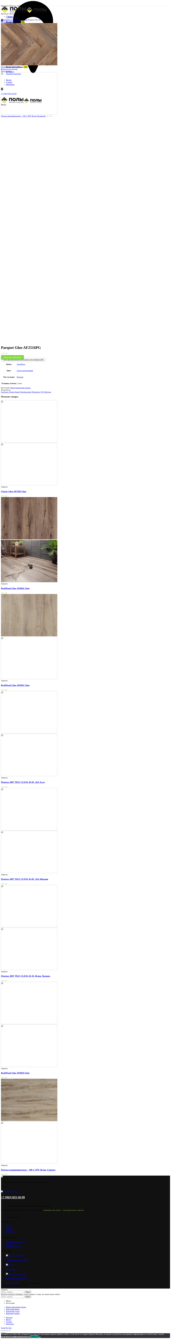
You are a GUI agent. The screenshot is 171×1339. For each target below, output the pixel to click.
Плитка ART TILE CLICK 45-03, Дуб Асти (23, 782)
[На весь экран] (7, 1330)
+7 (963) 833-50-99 (13, 1197)
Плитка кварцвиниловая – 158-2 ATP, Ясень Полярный (23, 116)
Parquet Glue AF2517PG (11, 67)
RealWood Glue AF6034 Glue (15, 1073)
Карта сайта (11, 1233)
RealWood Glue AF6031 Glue (15, 685)
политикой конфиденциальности (15, 1337)
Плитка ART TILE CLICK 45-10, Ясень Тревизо (25, 976)
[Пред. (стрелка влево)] (2, 1332)
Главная (4, 20)
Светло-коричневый (25, 371)
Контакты (10, 1231)
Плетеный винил (12, 1269)
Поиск (28, 1292)
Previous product (7, 22)
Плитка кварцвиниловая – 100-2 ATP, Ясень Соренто (28, 1170)
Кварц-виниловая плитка (17, 20)
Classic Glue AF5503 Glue (13, 491)
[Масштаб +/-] (10, 1330)
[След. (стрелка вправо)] (5, 1332)
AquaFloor (21, 364)
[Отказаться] (40, 1337)
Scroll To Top (6, 1328)
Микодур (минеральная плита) (16, 1278)
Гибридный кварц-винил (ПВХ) (17, 1260)
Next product (6, 71)
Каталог (9, 1226)
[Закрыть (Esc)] (2, 1330)
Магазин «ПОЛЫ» (13, 1283)
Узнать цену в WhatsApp (12, 357)
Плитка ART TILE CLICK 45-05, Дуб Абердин (24, 879)
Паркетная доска (13, 1246)
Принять (34, 1337)
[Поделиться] (5, 1330)
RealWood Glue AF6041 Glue (15, 588)
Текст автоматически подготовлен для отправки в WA (23, 360)
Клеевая (20, 377)
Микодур (9, 1244)
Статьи (9, 1229)
